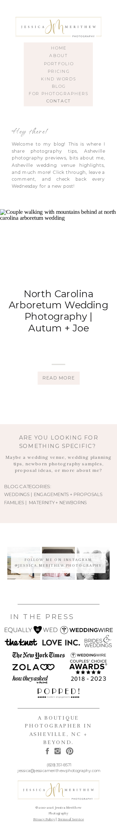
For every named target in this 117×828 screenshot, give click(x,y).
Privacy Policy (44, 819)
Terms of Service (71, 819)
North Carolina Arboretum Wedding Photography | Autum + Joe (59, 311)
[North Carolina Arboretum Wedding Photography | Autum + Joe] (58, 244)
